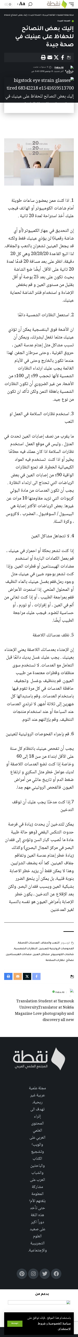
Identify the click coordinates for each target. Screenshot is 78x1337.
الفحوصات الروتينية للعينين (56, 948)
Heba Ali (58, 67)
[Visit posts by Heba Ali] (70, 992)
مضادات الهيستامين (19, 954)
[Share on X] (56, 57)
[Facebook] (56, 1274)
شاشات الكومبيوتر (62, 954)
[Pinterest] (22, 1274)
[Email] (50, 57)
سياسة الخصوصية (59, 1323)
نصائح (70, 960)
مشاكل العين (41, 954)
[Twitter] (45, 1274)
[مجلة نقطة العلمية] (57, 4)
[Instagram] (33, 1274)
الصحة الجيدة (63, 21)
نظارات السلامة (55, 960)
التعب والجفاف (50, 943)
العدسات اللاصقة (29, 943)
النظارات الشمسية (25, 948)
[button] (14, 1324)
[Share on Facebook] (63, 57)
